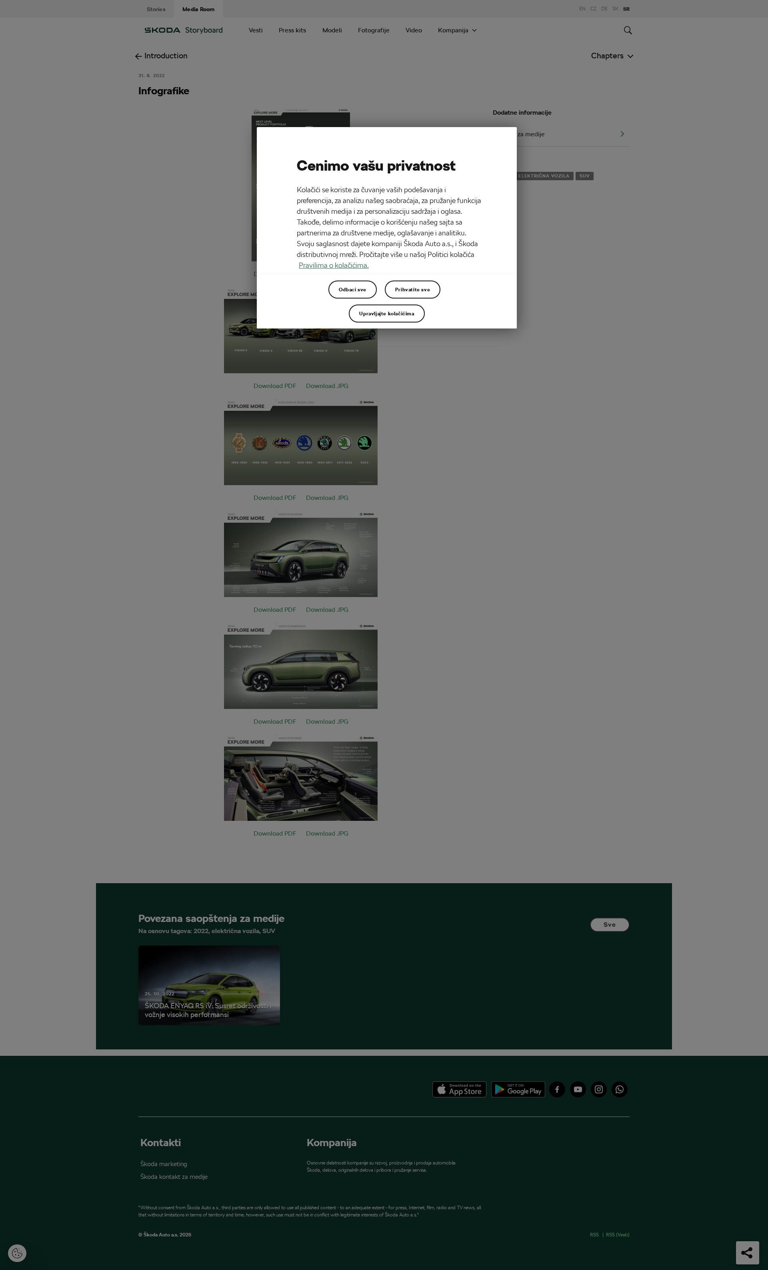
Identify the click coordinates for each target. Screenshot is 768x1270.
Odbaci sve (352, 289)
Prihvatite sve (412, 289)
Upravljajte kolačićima (386, 313)
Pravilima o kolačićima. (334, 265)
